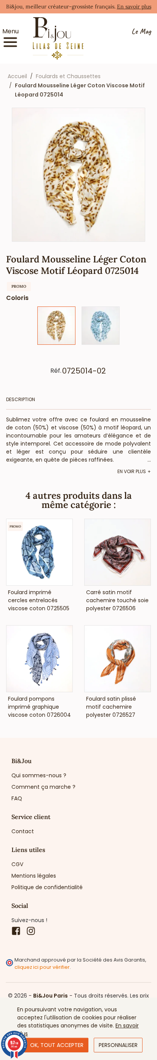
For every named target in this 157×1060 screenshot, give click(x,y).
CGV (17, 864)
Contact (22, 831)
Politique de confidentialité (47, 887)
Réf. (55, 371)
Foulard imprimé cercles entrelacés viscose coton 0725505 (38, 600)
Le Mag (141, 31)
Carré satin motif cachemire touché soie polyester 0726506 (117, 600)
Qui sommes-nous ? (38, 775)
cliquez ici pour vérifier (42, 967)
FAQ (16, 798)
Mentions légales (33, 876)
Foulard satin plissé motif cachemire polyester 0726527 (111, 707)
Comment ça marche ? (43, 787)
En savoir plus (134, 6)
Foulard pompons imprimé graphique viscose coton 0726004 (39, 707)
